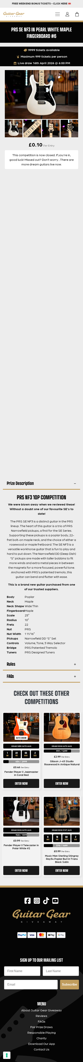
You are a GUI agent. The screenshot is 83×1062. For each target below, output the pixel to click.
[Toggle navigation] (57, 14)
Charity (41, 1038)
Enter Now (21, 783)
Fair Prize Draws (41, 1027)
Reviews (41, 1016)
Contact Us (41, 1049)
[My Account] (68, 14)
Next (72, 127)
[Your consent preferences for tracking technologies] (6, 1055)
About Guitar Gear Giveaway (41, 1010)
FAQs (10, 676)
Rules (11, 664)
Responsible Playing (41, 1032)
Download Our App (41, 1043)
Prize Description (20, 483)
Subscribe (69, 984)
